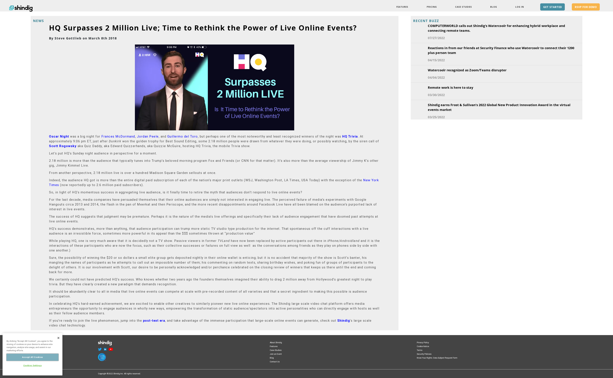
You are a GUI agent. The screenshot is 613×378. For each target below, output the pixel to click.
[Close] (58, 337)
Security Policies (424, 354)
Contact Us (275, 362)
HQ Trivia (350, 136)
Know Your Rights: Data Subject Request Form (437, 358)
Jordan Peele (148, 136)
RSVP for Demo (586, 7)
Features (402, 6)
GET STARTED (552, 7)
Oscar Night (59, 136)
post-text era (154, 320)
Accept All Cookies (32, 357)
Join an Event (276, 354)
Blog (493, 6)
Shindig (343, 320)
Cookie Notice (423, 346)
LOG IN (519, 6)
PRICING (432, 6)
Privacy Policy (423, 342)
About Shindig (276, 342)
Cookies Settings (32, 365)
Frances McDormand (118, 136)
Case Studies (463, 6)
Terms (419, 350)
